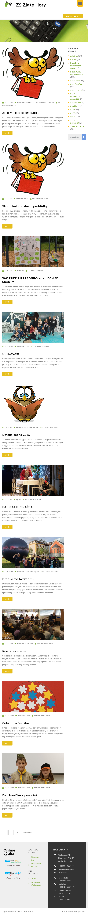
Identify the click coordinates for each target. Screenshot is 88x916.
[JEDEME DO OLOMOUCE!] (33, 73)
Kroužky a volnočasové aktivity (75, 65)
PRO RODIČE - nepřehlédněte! (36, 103)
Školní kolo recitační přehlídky (24, 206)
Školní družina (76, 84)
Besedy (73, 59)
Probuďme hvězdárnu (18, 579)
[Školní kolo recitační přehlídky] (33, 169)
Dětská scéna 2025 (16, 435)
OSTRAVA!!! (10, 354)
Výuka (26, 199)
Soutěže (51, 103)
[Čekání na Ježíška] (33, 696)
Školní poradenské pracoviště (75, 96)
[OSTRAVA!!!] (33, 327)
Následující (27, 832)
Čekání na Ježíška (15, 723)
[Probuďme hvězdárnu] (33, 552)
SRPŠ (72, 113)
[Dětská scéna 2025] (24, 404)
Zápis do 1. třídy (77, 126)
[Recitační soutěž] (33, 624)
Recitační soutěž (14, 651)
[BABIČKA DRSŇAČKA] (33, 480)
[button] (80, 3)
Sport (72, 110)
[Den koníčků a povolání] (33, 768)
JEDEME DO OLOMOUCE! (20, 113)
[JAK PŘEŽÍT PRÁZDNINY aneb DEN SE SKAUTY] (33, 251)
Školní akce (28, 427)
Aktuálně (20, 103)
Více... (7, 133)
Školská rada (75, 103)
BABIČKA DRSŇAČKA (17, 507)
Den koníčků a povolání (19, 795)
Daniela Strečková (9, 106)
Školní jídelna (76, 90)
